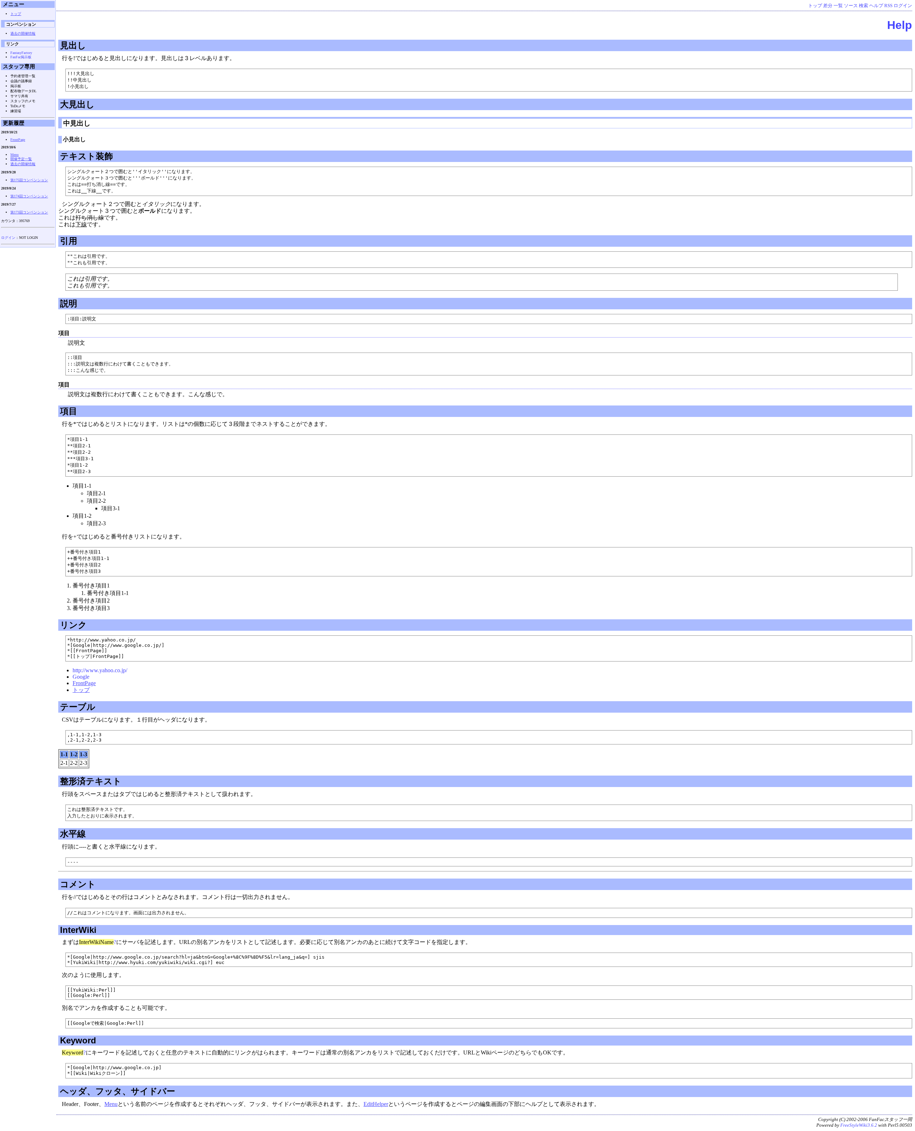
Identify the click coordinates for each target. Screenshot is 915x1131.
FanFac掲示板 (20, 57)
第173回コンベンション (29, 212)
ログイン (903, 5)
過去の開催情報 (22, 33)
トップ (815, 5)
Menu (111, 1104)
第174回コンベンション (29, 196)
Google (81, 677)
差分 (827, 5)
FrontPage (84, 683)
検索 (863, 5)
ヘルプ (876, 5)
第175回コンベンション (29, 180)
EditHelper (375, 1104)
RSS (888, 5)
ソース (851, 5)
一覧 (838, 5)
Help (899, 25)
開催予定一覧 (21, 159)
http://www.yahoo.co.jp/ (100, 670)
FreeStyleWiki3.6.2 (858, 1125)
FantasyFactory (21, 53)
